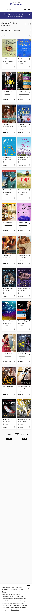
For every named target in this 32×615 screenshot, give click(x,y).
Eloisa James (8, 356)
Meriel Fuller (22, 257)
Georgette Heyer (9, 126)
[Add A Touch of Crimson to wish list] (14, 427)
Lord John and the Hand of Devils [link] (8, 59)
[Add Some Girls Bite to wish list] (29, 362)
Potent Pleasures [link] (8, 354)
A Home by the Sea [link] (23, 190)
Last (24, 439)
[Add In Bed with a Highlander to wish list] (14, 296)
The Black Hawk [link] (8, 386)
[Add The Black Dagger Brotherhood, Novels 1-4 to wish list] (29, 329)
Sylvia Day (7, 421)
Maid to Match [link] (22, 386)
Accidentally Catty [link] (23, 419)
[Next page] (27, 435)
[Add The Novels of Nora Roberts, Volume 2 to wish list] (29, 67)
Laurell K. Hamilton (24, 94)
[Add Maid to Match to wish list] (29, 394)
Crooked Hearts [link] (22, 223)
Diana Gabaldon (9, 61)
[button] (26, 24)
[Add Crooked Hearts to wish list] (29, 231)
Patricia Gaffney (23, 225)
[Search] (2, 9)
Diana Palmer (22, 126)
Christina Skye (23, 192)
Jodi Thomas (22, 159)
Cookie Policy (15, 610)
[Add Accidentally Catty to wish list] (29, 427)
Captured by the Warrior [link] (23, 255)
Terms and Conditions (9, 590)
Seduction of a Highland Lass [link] (23, 288)
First (9, 439)
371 (21, 435)
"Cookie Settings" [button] (14, 603)
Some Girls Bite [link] (22, 354)
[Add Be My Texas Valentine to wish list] (29, 165)
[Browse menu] (29, 9)
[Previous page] (6, 435)
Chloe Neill (22, 356)
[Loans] (25, 10)
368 (9, 435)
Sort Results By (5, 30)
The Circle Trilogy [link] (8, 321)
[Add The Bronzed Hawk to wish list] (14, 198)
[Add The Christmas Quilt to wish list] (14, 231)
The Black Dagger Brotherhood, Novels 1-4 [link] (23, 321)
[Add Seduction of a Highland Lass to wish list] (29, 296)
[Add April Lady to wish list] (14, 132)
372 (24, 435)
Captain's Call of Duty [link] (8, 255)
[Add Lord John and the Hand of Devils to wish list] (14, 67)
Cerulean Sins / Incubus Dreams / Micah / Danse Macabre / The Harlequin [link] (23, 92)
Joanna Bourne (8, 389)
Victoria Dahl (8, 159)
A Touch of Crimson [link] (8, 419)
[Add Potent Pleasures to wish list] (14, 362)
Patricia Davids (8, 225)
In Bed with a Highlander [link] (8, 288)
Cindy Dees (7, 257)
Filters (4, 35)
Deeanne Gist (22, 389)
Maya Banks (8, 290)
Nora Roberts (22, 61)
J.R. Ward (21, 323)
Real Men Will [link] (7, 157)
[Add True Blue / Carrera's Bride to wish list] (29, 132)
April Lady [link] (6, 124)
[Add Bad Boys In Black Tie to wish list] (14, 100)
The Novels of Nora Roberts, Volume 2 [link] (23, 59)
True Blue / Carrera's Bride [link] (23, 124)
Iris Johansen (8, 192)
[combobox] (12, 10)
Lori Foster (7, 94)
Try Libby (7, 14)
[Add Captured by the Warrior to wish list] (29, 264)
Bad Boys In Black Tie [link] (8, 92)
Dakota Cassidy (23, 421)
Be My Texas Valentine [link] (23, 157)
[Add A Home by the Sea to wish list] (29, 198)
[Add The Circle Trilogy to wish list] (14, 329)
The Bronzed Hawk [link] (8, 190)
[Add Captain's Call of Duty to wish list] (14, 264)
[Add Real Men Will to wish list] (14, 165)
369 (13, 435)
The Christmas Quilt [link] (8, 223)
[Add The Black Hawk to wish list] (14, 394)
